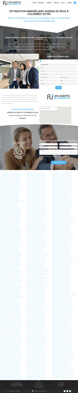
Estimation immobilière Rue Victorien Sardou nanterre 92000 (36, 308)
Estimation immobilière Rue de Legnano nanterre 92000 (61, 261)
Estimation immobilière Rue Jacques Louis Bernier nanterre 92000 (12, 278)
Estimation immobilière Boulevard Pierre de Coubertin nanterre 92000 (63, 262)
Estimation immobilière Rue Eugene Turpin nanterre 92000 (36, 323)
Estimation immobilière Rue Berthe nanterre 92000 (9, 295)
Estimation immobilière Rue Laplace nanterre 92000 (35, 250)
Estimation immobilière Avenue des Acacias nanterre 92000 (11, 264)
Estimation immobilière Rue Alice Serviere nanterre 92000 (36, 377)
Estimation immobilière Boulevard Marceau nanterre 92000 (62, 312)
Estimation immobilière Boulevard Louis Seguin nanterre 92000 (11, 243)
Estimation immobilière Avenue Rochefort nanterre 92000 (61, 243)
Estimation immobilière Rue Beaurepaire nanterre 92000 (10, 247)
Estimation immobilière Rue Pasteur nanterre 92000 (35, 208)
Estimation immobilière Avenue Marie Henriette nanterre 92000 (11, 187)
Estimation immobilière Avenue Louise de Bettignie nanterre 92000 (37, 277)
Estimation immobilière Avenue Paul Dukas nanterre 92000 (62, 374)
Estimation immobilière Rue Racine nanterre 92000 (34, 188)
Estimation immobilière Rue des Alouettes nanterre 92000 (36, 365)
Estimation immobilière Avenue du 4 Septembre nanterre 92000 (11, 326)
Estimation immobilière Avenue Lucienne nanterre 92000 (61, 337)
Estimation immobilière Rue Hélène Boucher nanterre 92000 (62, 376)
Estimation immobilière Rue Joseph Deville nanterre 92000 (10, 324)
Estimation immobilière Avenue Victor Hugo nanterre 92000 (11, 183)
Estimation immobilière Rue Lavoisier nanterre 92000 (35, 331)
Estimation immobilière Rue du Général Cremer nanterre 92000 (62, 240)
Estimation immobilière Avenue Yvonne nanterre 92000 (35, 296)
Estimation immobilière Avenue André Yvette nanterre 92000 (36, 186)
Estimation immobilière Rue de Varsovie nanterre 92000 (10, 334)
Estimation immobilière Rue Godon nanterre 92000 (34, 284)
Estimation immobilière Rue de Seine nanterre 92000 (9, 329)
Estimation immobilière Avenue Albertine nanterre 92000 (10, 283)
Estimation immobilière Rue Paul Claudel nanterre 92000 (35, 293)
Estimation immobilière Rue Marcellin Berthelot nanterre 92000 (37, 351)
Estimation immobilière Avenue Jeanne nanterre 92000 (10, 312)
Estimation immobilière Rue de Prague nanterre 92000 (35, 349)
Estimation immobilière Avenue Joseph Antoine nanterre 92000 (11, 230)
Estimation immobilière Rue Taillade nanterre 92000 (35, 221)
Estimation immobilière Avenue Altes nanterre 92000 (60, 299)
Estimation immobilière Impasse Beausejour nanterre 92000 (11, 317)
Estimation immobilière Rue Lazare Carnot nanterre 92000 (36, 358)
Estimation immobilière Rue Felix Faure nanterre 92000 (61, 230)
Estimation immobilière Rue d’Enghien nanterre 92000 (10, 311)
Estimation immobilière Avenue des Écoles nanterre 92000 (10, 320)
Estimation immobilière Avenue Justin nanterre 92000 (35, 240)
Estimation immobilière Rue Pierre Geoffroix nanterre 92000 (62, 172)
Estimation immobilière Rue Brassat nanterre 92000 (9, 249)
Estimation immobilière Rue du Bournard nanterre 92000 (10, 342)
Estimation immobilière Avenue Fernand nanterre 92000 (61, 191)
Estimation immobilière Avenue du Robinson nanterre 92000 (11, 259)
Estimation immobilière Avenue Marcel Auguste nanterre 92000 (62, 275)
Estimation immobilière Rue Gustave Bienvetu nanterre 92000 (62, 340)
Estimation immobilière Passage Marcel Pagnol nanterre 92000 (62, 256)
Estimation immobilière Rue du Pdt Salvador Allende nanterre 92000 (63, 348)
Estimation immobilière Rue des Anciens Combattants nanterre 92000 (38, 306)
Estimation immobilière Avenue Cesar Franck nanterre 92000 (62, 352)
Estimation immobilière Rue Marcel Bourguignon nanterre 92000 (37, 274)
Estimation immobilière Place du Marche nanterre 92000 (10, 214)
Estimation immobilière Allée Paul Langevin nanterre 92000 (62, 180)
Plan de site (61, 385)
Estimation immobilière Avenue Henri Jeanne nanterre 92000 (62, 323)
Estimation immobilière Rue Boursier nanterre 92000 (35, 376)
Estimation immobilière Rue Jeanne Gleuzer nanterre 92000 (62, 247)
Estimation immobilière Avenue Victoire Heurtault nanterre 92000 (12, 190)
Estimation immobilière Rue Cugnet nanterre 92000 (34, 249)
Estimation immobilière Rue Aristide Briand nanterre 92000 (10, 349)
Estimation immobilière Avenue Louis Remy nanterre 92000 (62, 233)
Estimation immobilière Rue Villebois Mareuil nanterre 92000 (36, 261)
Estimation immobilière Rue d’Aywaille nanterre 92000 (61, 281)
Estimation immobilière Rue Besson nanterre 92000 (35, 206)
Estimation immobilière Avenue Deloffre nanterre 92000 (10, 374)
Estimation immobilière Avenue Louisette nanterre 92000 (61, 308)
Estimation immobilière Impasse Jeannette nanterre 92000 (61, 334)
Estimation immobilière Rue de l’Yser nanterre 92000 (60, 174)
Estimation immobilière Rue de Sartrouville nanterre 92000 (62, 186)
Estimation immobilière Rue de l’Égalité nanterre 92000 (61, 228)
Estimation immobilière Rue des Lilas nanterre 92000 (9, 330)
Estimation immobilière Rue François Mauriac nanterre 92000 (11, 290)
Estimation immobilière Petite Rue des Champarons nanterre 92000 (12, 323)
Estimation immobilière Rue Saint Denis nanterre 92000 (61, 253)
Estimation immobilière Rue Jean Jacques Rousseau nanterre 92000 (12, 354)
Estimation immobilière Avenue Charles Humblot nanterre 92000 (11, 339)
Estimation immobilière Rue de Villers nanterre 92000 (35, 292)
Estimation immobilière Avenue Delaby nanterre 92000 (10, 242)
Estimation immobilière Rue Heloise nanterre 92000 (35, 287)
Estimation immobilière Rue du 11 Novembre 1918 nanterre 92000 (63, 357)
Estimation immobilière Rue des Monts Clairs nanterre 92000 (36, 281)
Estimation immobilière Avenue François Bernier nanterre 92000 (62, 311)
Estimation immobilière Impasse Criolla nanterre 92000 (35, 200)
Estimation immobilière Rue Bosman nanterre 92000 (9, 361)
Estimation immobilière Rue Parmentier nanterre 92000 (35, 265)
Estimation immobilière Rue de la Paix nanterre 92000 (35, 289)
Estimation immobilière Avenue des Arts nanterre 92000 (10, 216)
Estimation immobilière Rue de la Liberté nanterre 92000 (35, 342)
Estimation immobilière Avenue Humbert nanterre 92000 (61, 343)
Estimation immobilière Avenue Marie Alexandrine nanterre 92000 (63, 236)
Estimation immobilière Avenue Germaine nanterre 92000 (61, 289)
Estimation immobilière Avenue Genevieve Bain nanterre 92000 (11, 174)
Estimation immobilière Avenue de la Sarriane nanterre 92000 (62, 355)
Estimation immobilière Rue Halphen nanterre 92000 (9, 196)
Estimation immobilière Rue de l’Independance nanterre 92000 (11, 265)
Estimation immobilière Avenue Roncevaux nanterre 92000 (36, 214)
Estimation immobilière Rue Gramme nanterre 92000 (35, 301)
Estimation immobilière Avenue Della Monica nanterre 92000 (11, 255)
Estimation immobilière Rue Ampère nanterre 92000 (9, 225)
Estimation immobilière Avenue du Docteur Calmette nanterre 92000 (12, 296)
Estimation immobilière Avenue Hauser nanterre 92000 (61, 183)
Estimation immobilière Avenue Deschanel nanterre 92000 (61, 303)
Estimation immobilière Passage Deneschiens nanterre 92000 (11, 358)
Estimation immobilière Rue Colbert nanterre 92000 (35, 311)
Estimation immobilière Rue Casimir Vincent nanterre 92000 (11, 212)
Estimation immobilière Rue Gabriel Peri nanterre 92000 (61, 362)
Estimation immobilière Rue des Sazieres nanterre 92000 (61, 339)
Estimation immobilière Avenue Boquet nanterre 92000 (10, 258)
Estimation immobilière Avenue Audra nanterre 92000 (61, 330)
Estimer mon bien (38, 382)
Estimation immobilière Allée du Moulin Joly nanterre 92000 (62, 190)
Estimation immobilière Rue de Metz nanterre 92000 (35, 190)
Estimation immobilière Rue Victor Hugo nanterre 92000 (10, 373)
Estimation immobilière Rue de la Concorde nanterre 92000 (36, 193)
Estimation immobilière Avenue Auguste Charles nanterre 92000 (37, 330)
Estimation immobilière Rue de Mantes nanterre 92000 (10, 351)
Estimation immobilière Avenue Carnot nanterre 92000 (61, 320)
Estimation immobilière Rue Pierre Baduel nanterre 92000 (10, 181)
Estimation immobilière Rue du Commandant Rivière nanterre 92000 (37, 239)
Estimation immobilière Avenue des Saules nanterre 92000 (10, 186)
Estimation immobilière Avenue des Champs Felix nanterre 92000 (11, 376)
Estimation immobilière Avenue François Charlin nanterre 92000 (62, 306)
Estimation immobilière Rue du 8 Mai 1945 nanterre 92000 (36, 373)
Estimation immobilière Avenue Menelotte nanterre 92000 (61, 203)
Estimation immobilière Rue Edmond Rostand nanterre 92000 (11, 377)
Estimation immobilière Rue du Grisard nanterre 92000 (10, 301)
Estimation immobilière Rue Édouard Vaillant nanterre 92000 (11, 191)
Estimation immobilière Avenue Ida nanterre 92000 (9, 203)
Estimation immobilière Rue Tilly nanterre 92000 (9, 244)
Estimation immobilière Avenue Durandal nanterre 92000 (35, 259)
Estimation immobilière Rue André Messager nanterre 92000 (36, 354)
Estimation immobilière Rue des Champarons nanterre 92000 (62, 351)
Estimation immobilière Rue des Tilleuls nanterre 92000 (10, 236)
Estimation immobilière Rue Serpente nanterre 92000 (35, 379)
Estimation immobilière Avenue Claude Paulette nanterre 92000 (62, 295)
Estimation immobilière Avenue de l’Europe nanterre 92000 (10, 221)
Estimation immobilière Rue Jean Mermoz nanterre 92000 (10, 331)
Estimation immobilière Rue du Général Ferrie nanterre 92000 (62, 200)
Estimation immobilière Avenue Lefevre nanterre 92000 (35, 371)
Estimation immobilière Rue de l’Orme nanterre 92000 (10, 194)
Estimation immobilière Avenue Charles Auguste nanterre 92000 (11, 365)
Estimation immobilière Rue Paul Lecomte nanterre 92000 (10, 327)
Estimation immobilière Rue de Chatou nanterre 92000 (61, 199)
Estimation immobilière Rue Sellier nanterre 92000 (34, 194)
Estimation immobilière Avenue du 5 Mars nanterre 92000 (10, 175)
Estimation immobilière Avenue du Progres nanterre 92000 (10, 222)
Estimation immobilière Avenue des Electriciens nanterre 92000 (11, 315)
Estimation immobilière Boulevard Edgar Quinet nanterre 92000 (62, 286)
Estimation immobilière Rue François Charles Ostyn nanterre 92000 (37, 270)
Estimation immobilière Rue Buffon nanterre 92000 (60, 265)
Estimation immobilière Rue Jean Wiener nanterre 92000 (10, 246)
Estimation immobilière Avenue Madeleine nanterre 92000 (36, 199)
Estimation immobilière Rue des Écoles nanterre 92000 (35, 218)
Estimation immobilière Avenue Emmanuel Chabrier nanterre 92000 (12, 379)
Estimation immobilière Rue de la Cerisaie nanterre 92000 (10, 337)
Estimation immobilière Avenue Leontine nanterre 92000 (61, 264)
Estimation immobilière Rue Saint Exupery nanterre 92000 (36, 299)
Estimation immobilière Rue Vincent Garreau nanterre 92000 (11, 208)
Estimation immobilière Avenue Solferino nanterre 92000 (10, 293)
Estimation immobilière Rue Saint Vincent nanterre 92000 (10, 343)
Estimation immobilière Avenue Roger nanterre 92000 (35, 264)
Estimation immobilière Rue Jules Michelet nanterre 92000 (36, 258)
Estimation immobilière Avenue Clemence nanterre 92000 (61, 296)
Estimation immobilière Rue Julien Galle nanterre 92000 (10, 197)
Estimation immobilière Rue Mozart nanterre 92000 (60, 360)
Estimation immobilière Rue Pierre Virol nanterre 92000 (35, 215)
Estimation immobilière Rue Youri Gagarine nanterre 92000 (62, 367)
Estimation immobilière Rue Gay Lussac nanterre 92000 (61, 354)
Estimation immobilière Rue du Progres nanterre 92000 (35, 367)
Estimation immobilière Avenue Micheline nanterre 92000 (36, 340)
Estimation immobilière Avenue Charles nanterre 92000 (61, 315)
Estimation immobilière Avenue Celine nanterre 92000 (35, 324)
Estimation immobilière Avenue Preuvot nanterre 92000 (35, 275)
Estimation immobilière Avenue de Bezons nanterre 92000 (36, 336)
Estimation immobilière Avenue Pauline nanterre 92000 (61, 222)
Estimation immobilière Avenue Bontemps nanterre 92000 (61, 321)
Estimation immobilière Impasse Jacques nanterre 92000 (35, 312)
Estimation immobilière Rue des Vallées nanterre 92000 (61, 181)
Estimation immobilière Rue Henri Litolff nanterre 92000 (10, 357)
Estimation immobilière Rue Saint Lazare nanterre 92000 (61, 317)
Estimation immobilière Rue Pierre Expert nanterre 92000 (35, 329)
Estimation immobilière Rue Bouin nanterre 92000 (9, 206)
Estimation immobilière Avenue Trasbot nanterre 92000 (61, 246)
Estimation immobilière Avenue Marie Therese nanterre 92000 (62, 270)
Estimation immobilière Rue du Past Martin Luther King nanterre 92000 (63, 333)
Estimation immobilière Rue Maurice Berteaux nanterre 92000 (11, 306)
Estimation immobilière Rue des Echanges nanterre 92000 (10, 239)
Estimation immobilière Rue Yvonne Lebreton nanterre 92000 (62, 231)
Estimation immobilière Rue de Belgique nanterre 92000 (35, 295)
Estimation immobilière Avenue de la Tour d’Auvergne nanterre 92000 (12, 200)
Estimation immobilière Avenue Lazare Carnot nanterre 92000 (11, 348)
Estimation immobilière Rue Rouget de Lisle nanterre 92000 (36, 267)
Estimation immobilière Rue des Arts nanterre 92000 (9, 277)
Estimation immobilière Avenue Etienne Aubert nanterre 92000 (36, 252)
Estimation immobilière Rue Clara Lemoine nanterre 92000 (36, 175)
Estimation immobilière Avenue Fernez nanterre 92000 (10, 184)
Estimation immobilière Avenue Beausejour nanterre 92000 (11, 234)
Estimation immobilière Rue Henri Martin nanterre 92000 (35, 315)
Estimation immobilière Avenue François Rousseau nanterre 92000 (12, 231)
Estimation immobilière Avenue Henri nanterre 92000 (10, 292)
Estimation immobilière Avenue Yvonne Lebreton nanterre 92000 (63, 368)
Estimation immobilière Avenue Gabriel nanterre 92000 (61, 208)
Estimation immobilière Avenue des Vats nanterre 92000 (61, 327)
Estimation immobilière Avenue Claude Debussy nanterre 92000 (62, 205)
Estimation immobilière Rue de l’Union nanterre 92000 (61, 184)
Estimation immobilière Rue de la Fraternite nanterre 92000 (36, 184)
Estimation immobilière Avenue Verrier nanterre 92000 (35, 327)
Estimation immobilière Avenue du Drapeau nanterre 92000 (62, 349)
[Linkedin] (70, 391)
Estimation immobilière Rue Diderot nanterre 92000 (60, 252)
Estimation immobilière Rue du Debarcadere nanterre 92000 (36, 303)
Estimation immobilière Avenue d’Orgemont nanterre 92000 (36, 228)
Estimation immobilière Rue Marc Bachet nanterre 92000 (10, 364)
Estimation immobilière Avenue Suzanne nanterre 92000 (10, 261)
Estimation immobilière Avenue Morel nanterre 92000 (61, 273)
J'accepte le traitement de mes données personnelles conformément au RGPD (55, 156)
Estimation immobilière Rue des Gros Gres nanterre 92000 (10, 333)
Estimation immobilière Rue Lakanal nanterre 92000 (9, 205)
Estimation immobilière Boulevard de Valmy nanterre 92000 (11, 298)
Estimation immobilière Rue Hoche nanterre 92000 (34, 348)
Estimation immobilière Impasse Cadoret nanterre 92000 (35, 205)
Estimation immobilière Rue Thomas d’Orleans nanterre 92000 (36, 255)
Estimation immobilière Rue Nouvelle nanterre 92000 (9, 180)
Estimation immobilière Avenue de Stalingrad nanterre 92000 (36, 191)
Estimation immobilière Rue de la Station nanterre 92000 (61, 259)
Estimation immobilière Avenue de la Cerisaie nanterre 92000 (36, 196)
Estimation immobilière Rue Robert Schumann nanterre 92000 (62, 371)
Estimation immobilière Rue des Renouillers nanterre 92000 (36, 233)
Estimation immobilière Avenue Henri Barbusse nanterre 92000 (62, 193)
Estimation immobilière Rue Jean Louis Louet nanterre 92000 (36, 355)
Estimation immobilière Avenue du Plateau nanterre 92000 (10, 289)
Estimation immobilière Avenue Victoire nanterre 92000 (10, 273)
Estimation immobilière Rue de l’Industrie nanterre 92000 (61, 274)
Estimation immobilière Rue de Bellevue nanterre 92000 (35, 290)
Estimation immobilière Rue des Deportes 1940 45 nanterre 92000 (37, 271)
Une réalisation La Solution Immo (40, 391)
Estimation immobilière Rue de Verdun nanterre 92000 (61, 215)
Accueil (34, 2)
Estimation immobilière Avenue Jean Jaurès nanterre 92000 (10, 215)
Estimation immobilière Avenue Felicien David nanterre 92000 (11, 336)
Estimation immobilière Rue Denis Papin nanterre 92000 (61, 242)
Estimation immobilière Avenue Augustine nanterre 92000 (61, 298)
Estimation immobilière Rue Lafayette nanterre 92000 (35, 262)
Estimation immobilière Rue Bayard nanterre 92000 (34, 298)
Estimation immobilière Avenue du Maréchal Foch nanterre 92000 (37, 286)
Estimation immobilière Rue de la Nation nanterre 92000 (35, 219)
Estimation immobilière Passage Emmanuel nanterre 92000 (62, 324)
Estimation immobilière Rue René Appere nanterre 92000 (36, 352)
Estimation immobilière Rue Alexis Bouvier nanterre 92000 (10, 211)
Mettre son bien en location (17, 384)
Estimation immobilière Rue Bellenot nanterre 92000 (9, 299)
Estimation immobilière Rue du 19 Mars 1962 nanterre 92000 (62, 239)
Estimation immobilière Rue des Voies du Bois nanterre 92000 (36, 237)
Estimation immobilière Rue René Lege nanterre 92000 (10, 199)
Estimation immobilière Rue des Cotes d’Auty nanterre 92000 (11, 178)
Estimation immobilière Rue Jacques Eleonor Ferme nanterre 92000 (63, 218)
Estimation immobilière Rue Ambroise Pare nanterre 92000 (10, 262)
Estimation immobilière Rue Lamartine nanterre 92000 (61, 244)
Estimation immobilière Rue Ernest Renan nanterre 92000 (61, 284)
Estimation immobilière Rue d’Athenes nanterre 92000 (10, 172)
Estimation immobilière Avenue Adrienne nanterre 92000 (35, 183)
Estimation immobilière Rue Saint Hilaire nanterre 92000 (61, 361)
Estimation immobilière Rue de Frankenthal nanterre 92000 (10, 370)
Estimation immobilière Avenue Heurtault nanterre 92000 (35, 268)
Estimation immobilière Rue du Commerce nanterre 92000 (36, 202)
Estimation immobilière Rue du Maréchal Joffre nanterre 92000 (36, 320)
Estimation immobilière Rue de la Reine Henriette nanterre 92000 (37, 222)
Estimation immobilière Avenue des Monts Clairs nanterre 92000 (62, 209)
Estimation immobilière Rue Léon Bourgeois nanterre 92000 (62, 202)
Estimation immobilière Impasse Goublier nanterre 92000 (61, 216)
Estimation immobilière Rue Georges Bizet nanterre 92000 (61, 302)
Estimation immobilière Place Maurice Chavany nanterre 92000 (11, 286)
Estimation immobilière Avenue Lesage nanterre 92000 (35, 346)
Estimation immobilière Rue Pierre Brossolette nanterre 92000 (36, 362)
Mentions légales (60, 384)
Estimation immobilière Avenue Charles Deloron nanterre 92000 (11, 280)
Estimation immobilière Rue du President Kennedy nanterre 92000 (63, 358)
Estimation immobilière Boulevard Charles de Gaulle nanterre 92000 (37, 230)
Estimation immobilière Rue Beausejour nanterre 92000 (61, 365)
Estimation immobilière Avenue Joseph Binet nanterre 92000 (11, 321)
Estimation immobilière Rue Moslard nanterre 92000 (60, 211)
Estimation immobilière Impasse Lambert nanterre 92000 (35, 178)
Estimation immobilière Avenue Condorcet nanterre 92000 (36, 224)
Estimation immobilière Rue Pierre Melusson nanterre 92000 (11, 302)
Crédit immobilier (39, 387)
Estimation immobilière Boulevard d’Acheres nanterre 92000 (36, 243)
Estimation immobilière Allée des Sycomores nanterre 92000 (36, 368)
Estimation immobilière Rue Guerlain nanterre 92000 (9, 284)
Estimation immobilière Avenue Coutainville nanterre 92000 (11, 240)
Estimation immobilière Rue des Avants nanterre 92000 (61, 278)
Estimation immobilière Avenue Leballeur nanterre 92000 (61, 194)
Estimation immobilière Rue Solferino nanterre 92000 (35, 302)
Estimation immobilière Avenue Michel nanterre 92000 (61, 227)
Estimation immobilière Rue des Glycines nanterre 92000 (35, 187)
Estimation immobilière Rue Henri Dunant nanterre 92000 (10, 362)
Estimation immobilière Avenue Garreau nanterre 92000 (10, 275)
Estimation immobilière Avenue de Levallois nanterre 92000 (11, 371)
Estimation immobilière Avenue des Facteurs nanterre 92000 (36, 244)
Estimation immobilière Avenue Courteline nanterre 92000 (36, 177)
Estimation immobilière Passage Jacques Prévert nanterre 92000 (37, 283)
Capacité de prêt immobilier (38, 385)
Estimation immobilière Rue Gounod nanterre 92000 (35, 345)
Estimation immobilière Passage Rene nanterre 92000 (35, 334)
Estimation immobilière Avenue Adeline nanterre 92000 (61, 287)
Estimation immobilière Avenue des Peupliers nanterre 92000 (62, 212)
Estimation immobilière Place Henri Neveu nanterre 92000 (36, 225)
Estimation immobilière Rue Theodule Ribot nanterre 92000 (11, 218)
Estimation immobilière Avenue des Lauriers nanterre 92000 (62, 219)
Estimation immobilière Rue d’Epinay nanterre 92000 (60, 326)
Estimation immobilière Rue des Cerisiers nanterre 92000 (61, 178)
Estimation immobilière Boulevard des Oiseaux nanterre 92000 (11, 233)
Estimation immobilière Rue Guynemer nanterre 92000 (35, 280)
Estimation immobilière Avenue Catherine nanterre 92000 (61, 214)
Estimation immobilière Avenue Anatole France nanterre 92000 (62, 377)
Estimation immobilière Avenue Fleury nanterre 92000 (10, 177)
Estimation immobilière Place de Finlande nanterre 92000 (10, 202)
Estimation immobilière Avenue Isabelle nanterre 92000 (61, 188)
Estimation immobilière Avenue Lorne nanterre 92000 (35, 374)
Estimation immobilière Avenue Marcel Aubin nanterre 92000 (62, 250)
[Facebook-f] (65, 391)
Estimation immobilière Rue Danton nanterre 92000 (35, 333)
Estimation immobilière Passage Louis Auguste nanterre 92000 (36, 256)
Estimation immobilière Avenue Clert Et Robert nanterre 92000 (11, 253)
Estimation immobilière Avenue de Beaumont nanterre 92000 (11, 237)
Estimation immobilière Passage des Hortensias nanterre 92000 (62, 187)
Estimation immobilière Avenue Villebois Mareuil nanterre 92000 (62, 373)
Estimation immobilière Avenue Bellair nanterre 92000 (61, 292)
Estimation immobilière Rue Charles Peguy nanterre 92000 (36, 197)
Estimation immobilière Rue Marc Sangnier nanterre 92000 (10, 228)
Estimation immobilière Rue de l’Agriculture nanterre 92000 (10, 209)
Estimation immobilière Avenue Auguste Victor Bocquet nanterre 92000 (64, 293)
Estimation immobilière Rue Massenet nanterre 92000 (10, 250)
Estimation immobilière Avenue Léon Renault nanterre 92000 (11, 270)
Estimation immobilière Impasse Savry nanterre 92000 (10, 309)
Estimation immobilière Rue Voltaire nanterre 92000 (60, 271)
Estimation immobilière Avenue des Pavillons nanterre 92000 (36, 203)
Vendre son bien (17, 382)
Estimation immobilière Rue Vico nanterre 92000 (60, 283)
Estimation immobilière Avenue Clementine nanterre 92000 (11, 227)
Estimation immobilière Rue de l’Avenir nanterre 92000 (10, 368)
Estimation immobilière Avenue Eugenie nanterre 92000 (35, 172)
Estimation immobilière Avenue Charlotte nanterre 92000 (61, 249)
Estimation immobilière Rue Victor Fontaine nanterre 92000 (62, 318)
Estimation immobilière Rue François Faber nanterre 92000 (36, 174)
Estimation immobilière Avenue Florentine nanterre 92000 (36, 343)
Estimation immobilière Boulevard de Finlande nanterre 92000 (62, 364)
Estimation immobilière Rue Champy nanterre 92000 (60, 280)
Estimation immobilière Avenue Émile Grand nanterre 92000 (62, 342)
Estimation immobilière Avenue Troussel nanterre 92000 (61, 277)
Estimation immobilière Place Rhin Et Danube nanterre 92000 (36, 339)
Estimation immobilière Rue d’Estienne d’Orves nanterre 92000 (36, 337)
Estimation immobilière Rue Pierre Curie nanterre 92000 (35, 273)
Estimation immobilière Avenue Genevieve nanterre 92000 (10, 314)
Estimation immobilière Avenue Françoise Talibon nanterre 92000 (37, 253)
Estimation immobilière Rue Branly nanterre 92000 (9, 268)
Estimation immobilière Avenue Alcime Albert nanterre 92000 (11, 281)
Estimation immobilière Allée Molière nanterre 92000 (35, 309)
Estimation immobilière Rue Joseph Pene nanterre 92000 (35, 317)
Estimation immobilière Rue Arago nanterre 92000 (34, 314)
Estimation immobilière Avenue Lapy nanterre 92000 (35, 321)
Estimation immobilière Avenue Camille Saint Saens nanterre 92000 (12, 340)
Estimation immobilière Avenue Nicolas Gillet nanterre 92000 (11, 355)
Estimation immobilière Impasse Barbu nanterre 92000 (35, 360)
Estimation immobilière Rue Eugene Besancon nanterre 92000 (11, 274)
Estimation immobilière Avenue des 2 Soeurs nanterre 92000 (62, 309)
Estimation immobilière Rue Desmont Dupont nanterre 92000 (36, 246)
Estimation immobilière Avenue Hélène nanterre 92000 (61, 370)
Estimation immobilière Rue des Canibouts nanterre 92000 (61, 197)
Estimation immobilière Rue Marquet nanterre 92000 (60, 255)
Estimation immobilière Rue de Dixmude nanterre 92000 (10, 346)
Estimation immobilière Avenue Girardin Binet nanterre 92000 (36, 211)
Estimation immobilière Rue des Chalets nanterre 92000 (61, 329)
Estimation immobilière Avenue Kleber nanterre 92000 (35, 370)
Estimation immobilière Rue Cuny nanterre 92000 (60, 336)
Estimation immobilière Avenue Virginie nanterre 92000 (61, 314)
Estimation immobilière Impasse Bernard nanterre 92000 (61, 345)
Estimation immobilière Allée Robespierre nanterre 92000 (36, 364)
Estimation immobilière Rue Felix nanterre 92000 (60, 234)
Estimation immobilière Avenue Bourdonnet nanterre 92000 (62, 331)
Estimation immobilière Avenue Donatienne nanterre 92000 (11, 367)
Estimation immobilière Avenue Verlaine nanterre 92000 (10, 267)
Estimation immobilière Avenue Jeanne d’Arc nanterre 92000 (62, 346)
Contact (69, 2)
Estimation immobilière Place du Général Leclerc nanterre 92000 (63, 221)
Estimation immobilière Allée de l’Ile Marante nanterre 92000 (11, 352)
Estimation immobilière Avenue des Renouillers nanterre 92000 (37, 278)
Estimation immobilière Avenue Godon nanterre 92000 (61, 196)
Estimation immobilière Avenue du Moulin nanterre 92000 (10, 219)
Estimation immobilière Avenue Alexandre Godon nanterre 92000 (37, 180)
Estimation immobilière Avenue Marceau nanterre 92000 (61, 206)
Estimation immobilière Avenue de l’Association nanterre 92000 (37, 242)
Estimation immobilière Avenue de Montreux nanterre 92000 (11, 252)
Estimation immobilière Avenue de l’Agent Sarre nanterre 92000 (37, 209)
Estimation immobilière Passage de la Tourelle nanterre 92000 (11, 271)
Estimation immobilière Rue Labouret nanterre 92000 (35, 247)
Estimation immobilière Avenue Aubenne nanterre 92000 (10, 256)
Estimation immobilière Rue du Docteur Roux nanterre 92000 (11, 345)
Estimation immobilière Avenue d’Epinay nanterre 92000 (10, 305)
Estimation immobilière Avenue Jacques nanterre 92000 (10, 188)
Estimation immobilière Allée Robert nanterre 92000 (35, 216)
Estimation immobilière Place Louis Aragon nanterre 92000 (36, 305)
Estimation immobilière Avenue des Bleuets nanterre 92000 (11, 318)
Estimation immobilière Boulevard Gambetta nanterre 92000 (62, 177)
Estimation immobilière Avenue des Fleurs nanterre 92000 (61, 305)
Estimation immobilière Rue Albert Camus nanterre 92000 (36, 231)
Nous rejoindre (61, 382)
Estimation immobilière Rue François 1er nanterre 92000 (61, 267)
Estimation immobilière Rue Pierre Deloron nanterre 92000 (10, 303)
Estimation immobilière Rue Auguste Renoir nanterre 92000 (62, 225)
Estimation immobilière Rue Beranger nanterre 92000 (35, 234)
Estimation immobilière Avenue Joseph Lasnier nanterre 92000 (11, 360)
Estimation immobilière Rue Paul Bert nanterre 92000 (61, 258)
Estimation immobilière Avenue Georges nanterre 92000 (35, 361)
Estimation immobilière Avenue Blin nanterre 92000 (9, 193)
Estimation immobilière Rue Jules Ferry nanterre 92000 (35, 236)
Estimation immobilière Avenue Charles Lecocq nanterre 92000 (11, 287)
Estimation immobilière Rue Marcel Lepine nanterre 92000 (10, 308)
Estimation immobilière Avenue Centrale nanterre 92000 (10, 224)
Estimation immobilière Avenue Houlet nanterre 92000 (35, 181)
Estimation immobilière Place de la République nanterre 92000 (62, 237)
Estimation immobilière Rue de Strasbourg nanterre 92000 (61, 301)
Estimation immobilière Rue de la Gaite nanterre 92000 (61, 175)
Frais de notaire (39, 384)
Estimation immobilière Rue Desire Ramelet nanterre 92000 (62, 268)
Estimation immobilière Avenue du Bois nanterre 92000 (35, 318)
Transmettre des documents (17, 385)
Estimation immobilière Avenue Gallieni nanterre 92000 (61, 290)
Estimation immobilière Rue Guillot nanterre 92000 (34, 357)
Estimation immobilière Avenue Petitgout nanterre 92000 (61, 224)
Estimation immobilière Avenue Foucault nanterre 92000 (35, 227)
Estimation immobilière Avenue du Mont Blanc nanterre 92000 (36, 212)
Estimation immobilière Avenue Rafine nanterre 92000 (35, 326)
